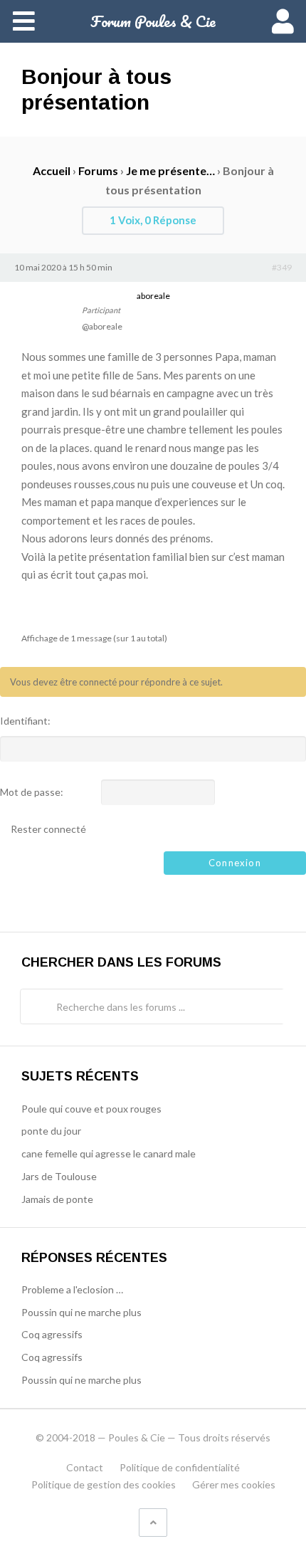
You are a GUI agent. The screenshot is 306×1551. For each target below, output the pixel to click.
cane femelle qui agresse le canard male (108, 1153)
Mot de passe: (31, 792)
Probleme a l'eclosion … (72, 1289)
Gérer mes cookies (233, 1484)
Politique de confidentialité (180, 1467)
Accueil (51, 170)
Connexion (235, 862)
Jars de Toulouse (59, 1176)
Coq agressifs (52, 1334)
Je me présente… (170, 170)
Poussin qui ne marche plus (81, 1312)
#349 (282, 267)
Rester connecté (48, 829)
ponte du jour (51, 1131)
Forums (98, 170)
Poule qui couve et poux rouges (91, 1109)
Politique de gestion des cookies (103, 1484)
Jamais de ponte (57, 1199)
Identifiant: (25, 721)
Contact (84, 1467)
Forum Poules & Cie (153, 21)
